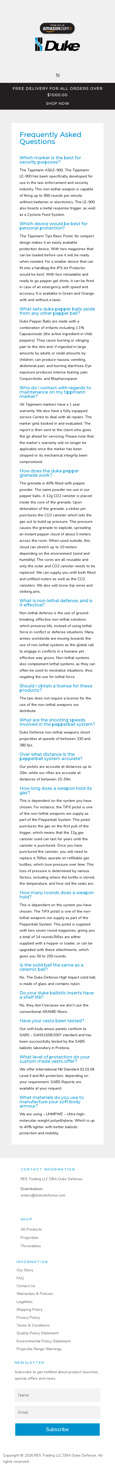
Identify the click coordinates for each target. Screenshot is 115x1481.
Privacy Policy (28, 1317)
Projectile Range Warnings (39, 1349)
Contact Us (26, 1286)
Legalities (25, 1301)
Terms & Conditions (33, 1325)
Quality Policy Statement (38, 1333)
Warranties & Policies (35, 1293)
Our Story (25, 1270)
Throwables (31, 1246)
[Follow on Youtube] (68, 6)
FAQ (20, 1278)
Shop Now (57, 103)
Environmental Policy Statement (44, 1341)
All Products (31, 1229)
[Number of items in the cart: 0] (57, 75)
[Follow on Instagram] (57, 6)
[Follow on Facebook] (47, 6)
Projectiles (30, 1237)
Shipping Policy (30, 1309)
